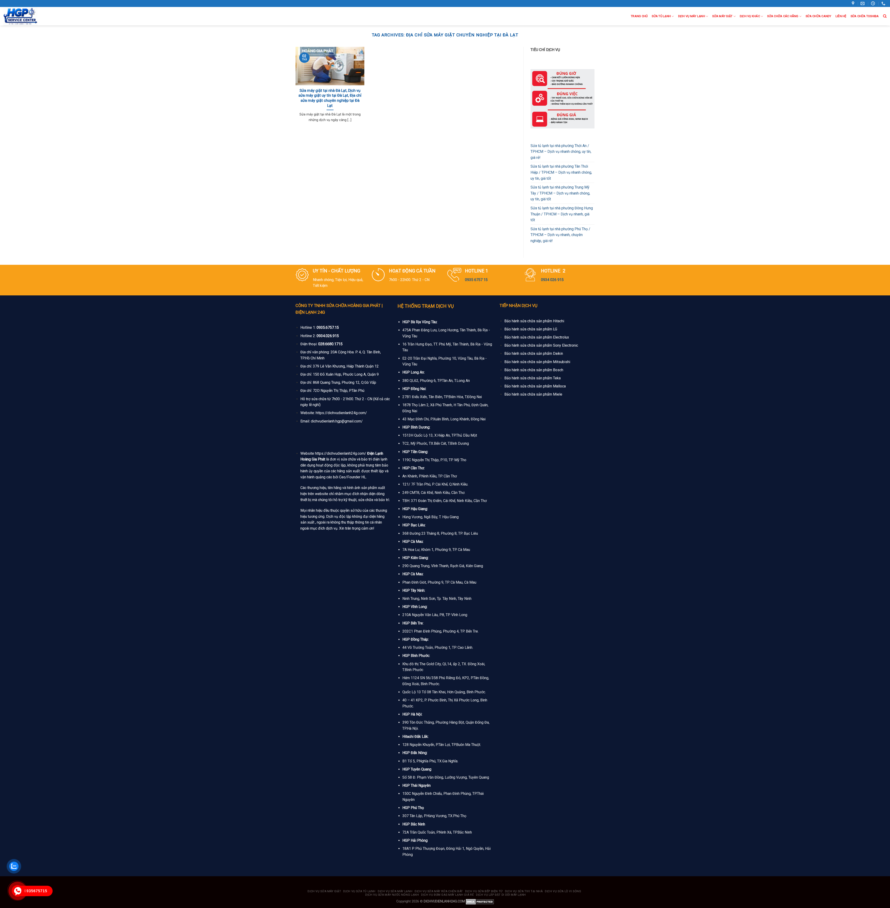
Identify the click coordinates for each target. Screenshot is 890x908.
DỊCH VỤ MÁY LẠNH (691, 16)
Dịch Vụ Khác (750, 16)
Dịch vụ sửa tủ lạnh (359, 891)
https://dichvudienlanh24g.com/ (341, 413)
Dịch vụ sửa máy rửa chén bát (439, 891)
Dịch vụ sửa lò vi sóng (563, 891)
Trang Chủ (639, 16)
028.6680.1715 (330, 344)
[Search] (885, 16)
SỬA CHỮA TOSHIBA (865, 16)
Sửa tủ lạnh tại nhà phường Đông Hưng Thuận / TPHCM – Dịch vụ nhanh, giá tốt (562, 214)
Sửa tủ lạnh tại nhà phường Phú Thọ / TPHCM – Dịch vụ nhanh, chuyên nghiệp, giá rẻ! (560, 235)
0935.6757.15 (328, 327)
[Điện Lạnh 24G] (27, 16)
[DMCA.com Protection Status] (480, 901)
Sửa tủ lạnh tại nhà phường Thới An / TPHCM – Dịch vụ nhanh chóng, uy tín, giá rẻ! (561, 152)
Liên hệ (841, 16)
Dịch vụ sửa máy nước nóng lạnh (392, 894)
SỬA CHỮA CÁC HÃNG (782, 16)
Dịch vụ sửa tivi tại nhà (524, 891)
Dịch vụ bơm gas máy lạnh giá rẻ (447, 894)
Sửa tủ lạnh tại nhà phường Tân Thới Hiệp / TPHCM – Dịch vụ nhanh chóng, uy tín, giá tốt (561, 172)
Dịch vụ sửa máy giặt (324, 891)
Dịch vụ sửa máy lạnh (395, 891)
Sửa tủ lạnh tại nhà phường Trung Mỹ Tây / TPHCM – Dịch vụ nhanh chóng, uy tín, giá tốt (560, 193)
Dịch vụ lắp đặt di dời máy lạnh (501, 894)
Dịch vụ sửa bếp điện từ (484, 891)
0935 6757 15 (476, 280)
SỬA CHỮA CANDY (818, 16)
